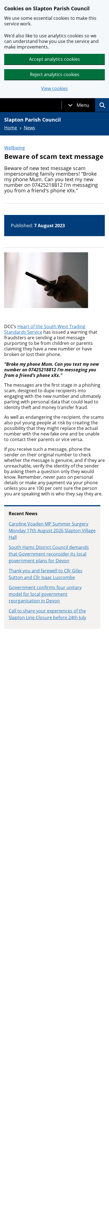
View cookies (54, 88)
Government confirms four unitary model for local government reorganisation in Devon (45, 594)
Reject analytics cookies (54, 74)
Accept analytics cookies (54, 59)
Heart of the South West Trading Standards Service (44, 329)
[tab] (78, 105)
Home (10, 128)
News (29, 128)
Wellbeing (14, 148)
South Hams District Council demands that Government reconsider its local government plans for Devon (49, 554)
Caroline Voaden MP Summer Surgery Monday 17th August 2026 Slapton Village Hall (52, 530)
